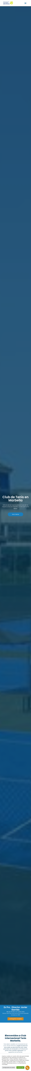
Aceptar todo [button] (20, 1067)
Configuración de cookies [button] (9, 1067)
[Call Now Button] (27, 1068)
